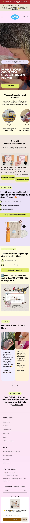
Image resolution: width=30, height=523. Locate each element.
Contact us (6, 463)
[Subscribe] (25, 490)
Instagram (10, 402)
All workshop (7, 430)
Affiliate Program (8, 441)
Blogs (5, 437)
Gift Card (6, 433)
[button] (2, 17)
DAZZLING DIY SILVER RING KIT (7, 168)
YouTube (17, 404)
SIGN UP (15, 519)
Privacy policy (7, 455)
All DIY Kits (6, 422)
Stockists (6, 459)
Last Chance (7, 426)
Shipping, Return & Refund (11, 451)
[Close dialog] (27, 498)
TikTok (22, 402)
